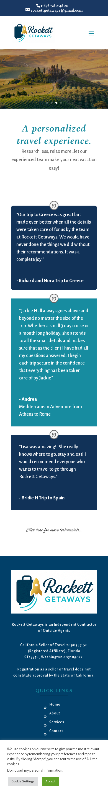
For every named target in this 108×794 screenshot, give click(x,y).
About (54, 713)
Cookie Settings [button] (23, 781)
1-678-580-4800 (54, 5)
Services (56, 722)
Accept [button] (50, 781)
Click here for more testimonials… (54, 530)
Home (54, 704)
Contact (56, 731)
